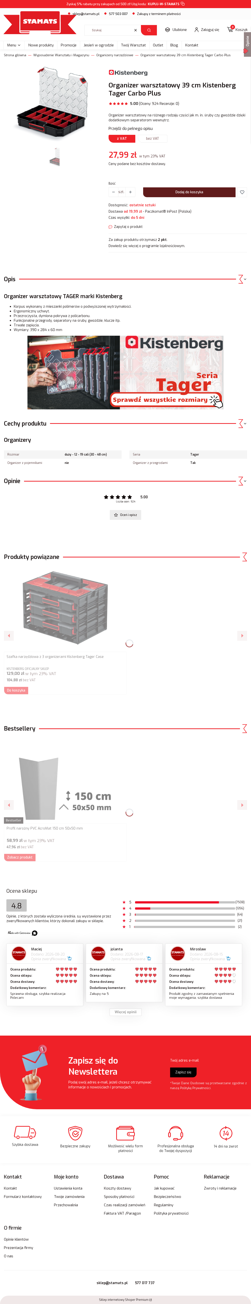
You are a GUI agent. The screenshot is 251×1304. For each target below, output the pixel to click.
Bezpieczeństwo (167, 1196)
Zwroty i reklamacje (220, 1188)
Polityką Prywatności (195, 1088)
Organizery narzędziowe (114, 55)
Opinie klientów (16, 1239)
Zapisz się (183, 1072)
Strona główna (15, 55)
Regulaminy (163, 1205)
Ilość (112, 183)
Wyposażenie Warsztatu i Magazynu (61, 55)
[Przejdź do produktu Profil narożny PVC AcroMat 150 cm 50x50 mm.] (65, 781)
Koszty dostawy (117, 1188)
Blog (174, 45)
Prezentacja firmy (18, 1247)
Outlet (158, 45)
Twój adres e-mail (184, 1060)
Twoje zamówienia (69, 1196)
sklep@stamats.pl (86, 14)
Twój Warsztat (133, 45)
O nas (8, 1256)
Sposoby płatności (119, 1196)
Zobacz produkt (20, 857)
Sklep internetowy (124, 1300)
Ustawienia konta (68, 1188)
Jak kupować (164, 1188)
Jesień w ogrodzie (99, 45)
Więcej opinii (126, 1012)
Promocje (68, 45)
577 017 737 (145, 1283)
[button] (149, 30)
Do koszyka (16, 690)
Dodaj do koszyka (189, 192)
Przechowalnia (66, 1205)
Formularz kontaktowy (23, 1196)
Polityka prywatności (171, 1213)
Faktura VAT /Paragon (122, 1213)
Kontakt (191, 45)
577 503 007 (118, 14)
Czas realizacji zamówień (124, 1205)
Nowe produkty (41, 45)
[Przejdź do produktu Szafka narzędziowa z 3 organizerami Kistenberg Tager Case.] (65, 609)
